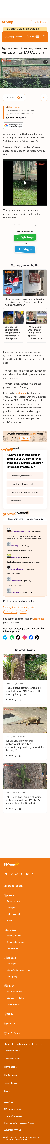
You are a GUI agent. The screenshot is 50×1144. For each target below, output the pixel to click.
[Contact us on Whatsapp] (12, 637)
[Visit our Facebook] (31, 637)
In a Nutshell (12, 948)
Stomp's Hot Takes (15, 997)
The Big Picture (14, 935)
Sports (10, 920)
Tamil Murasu (10, 1083)
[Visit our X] (37, 637)
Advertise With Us (12, 1129)
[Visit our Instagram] (24, 637)
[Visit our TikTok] (18, 637)
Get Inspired (12, 963)
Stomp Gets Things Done (18, 970)
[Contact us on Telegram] (5, 637)
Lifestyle (11, 907)
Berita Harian (10, 1074)
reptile (31, 607)
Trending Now (13, 901)
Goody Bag (12, 976)
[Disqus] (25, 560)
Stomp (7, 1091)
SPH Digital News (12, 1108)
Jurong (23, 612)
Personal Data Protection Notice (19, 1122)
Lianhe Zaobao (11, 1066)
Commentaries (13, 1004)
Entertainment (13, 914)
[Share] (44, 97)
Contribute (41, 22)
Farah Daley (14, 107)
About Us (8, 1101)
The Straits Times (12, 1050)
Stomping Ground (15, 991)
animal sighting (11, 612)
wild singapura (19, 607)
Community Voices (15, 942)
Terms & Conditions (13, 1115)
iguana (7, 607)
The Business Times (13, 1058)
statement (21, 393)
